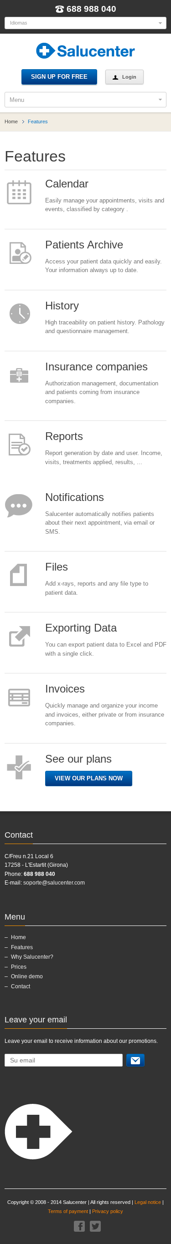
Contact (20, 986)
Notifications (74, 497)
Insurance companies (96, 366)
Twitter (95, 1226)
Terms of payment (68, 1211)
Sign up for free (59, 76)
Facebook (79, 1226)
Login (129, 77)
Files (56, 567)
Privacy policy (107, 1211)
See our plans (78, 759)
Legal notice (148, 1202)
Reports (64, 436)
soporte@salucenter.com (54, 883)
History (62, 305)
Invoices (65, 689)
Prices (18, 967)
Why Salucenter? (32, 957)
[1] (135, 1060)
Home (11, 121)
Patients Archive (84, 244)
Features (22, 947)
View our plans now (89, 778)
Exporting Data (81, 628)
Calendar (66, 183)
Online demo (27, 976)
